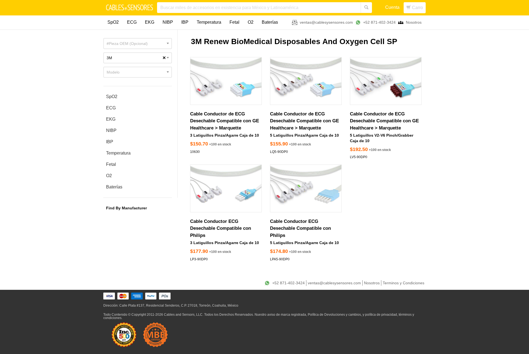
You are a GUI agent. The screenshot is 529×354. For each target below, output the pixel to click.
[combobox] (137, 43)
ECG (132, 22)
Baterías (270, 22)
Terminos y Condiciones (403, 283)
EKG (149, 22)
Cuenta (392, 7)
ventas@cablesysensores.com (326, 22)
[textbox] (137, 43)
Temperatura (209, 22)
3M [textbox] (136, 58)
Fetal (234, 22)
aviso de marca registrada (286, 315)
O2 (250, 22)
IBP (184, 22)
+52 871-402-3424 (379, 22)
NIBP (168, 22)
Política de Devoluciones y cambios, (335, 315)
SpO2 (113, 22)
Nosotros (414, 22)
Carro (417, 7)
